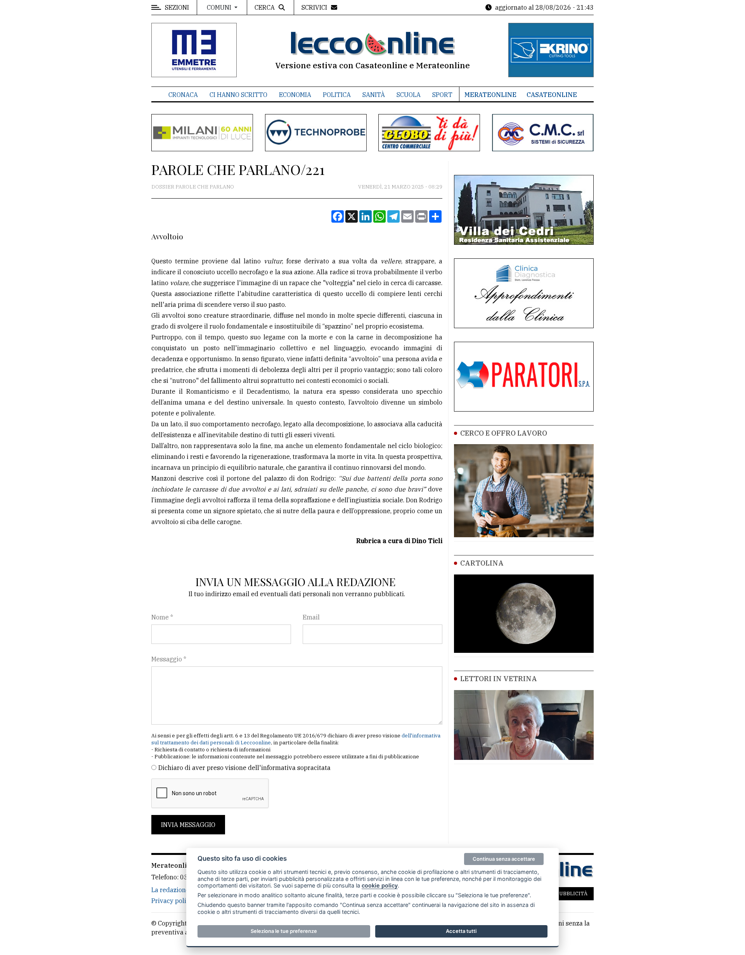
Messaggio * (168, 659)
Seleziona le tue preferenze (284, 931)
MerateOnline (490, 95)
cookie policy (380, 885)
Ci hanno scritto (238, 95)
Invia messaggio (188, 825)
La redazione (170, 890)
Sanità (373, 95)
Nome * (162, 617)
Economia (295, 95)
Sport (442, 95)
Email (311, 617)
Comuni (220, 7)
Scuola (409, 95)
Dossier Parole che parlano (192, 186)
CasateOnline (552, 95)
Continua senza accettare (504, 859)
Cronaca (183, 95)
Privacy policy (172, 901)
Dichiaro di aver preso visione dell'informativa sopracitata (244, 768)
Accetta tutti (461, 931)
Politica (337, 95)
